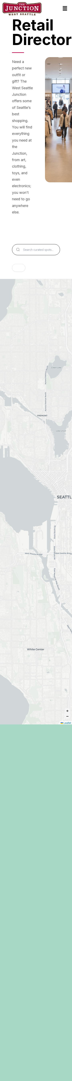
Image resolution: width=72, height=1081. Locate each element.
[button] (65, 8)
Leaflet (67, 722)
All (18, 267)
